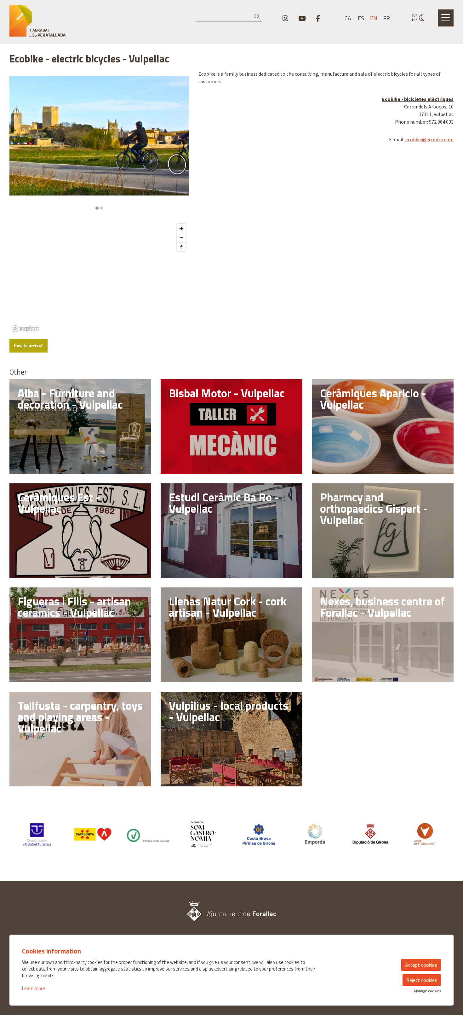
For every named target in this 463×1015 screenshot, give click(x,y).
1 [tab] (97, 208)
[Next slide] (180, 143)
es (361, 18)
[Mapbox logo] (25, 328)
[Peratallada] (80, 23)
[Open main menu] (446, 17)
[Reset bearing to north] (181, 246)
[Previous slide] (18, 143)
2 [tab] (101, 208)
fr (386, 18)
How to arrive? (28, 345)
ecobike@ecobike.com (429, 139)
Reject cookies (421, 980)
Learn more (33, 988)
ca (348, 18)
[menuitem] (285, 18)
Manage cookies (427, 991)
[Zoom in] (181, 228)
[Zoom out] (181, 237)
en (373, 18)
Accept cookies (421, 965)
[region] (99, 143)
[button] (258, 16)
